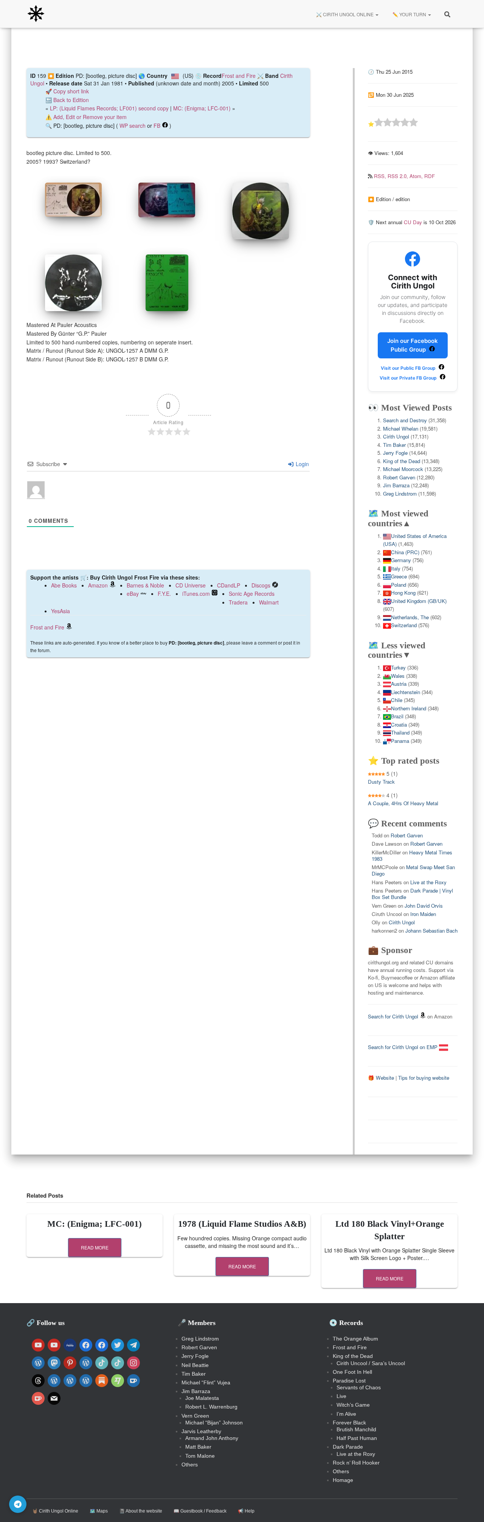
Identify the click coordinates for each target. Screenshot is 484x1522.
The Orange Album (355, 1339)
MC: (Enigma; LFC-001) (202, 108)
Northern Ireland (408, 708)
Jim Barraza (396, 485)
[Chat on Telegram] (17, 1504)
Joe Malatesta (202, 1398)
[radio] (378, 123)
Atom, (417, 176)
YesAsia (60, 611)
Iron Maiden (423, 914)
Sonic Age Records (252, 593)
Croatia (399, 724)
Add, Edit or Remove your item (90, 117)
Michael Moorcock (403, 469)
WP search (132, 125)
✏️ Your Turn (409, 14)
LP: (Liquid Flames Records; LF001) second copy (109, 108)
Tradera (238, 602)
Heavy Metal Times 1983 (412, 855)
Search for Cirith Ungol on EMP (403, 1047)
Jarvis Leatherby (201, 1431)
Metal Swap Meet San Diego (413, 870)
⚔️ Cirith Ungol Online (345, 14)
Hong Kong (403, 592)
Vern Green (195, 1416)
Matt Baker (198, 1447)
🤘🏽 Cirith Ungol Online (55, 1511)
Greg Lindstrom (400, 493)
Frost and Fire (239, 75)
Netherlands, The (410, 617)
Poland (398, 584)
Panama (400, 740)
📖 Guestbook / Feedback (200, 1511)
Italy (395, 568)
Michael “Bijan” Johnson (214, 1423)
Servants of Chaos (359, 1387)
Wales (398, 675)
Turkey (398, 667)
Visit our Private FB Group (409, 378)
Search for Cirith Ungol (393, 1016)
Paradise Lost (349, 1381)
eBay (133, 593)
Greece (399, 576)
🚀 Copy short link (67, 91)
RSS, (381, 176)
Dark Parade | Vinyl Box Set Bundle (412, 893)
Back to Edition (71, 100)
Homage (343, 1480)
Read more (95, 1247)
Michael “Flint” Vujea (206, 1382)
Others (190, 1465)
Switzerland (404, 625)
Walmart (269, 602)
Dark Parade (348, 1447)
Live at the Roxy (428, 882)
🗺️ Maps (99, 1511)
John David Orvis (424, 905)
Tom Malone (200, 1456)
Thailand (400, 732)
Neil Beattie (195, 1365)
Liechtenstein (405, 692)
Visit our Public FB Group (409, 368)
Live (341, 1396)
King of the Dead (401, 461)
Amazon (98, 585)
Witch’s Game (353, 1405)
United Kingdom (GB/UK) (419, 600)
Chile (396, 700)
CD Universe (190, 585)
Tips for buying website (423, 1077)
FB (157, 125)
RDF (429, 176)
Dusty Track (381, 781)
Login (301, 464)
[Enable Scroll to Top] (469, 1506)
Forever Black (349, 1423)
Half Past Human (357, 1438)
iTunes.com (196, 593)
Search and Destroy (405, 420)
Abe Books (64, 585)
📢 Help (246, 1511)
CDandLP (228, 585)
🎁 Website (381, 1077)
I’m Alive (346, 1414)
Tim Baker (394, 444)
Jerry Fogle (395, 452)
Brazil (397, 716)
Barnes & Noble (145, 585)
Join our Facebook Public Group (412, 345)
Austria (398, 683)
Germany (401, 560)
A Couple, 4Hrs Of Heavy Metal (403, 803)
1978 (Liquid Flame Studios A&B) (242, 1224)
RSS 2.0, (399, 176)
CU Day (413, 222)
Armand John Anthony (211, 1438)
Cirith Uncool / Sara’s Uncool (371, 1363)
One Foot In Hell (352, 1372)
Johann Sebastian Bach (431, 930)
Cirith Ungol (396, 436)
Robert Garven (399, 477)
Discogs (260, 585)
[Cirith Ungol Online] (36, 14)
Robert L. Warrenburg (211, 1407)
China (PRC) (405, 552)
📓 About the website (140, 1511)
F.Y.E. (164, 593)
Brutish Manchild (356, 1429)
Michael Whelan (400, 428)
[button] (377, 14)
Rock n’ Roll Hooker (356, 1463)
